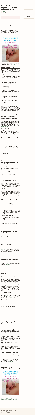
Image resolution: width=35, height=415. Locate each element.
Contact (15, 410)
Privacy (16, 410)
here (14, 64)
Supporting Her (7, 264)
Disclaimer (19, 410)
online (11, 205)
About (6, 410)
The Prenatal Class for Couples (5, 234)
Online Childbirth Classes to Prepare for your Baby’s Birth (28, 8)
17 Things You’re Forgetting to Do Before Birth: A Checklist (28, 12)
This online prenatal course (11, 114)
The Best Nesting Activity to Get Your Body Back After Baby (28, 6)
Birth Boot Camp (3, 238)
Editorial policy (9, 410)
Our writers (12, 410)
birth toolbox (7, 295)
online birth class (11, 361)
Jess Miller (4, 11)
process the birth (10, 297)
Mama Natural (3, 249)
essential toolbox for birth (4, 126)
